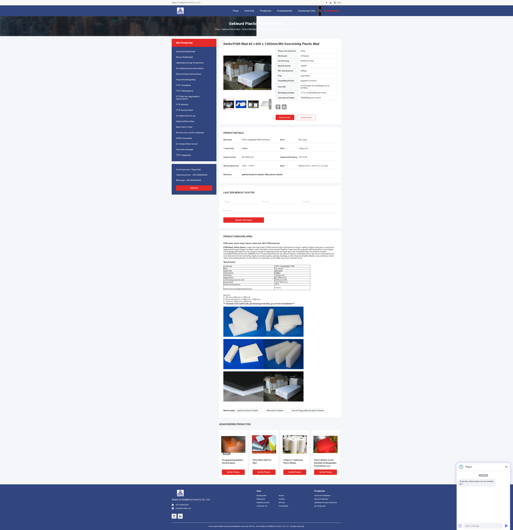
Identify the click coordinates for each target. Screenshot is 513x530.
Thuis (217, 29)
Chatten (194, 188)
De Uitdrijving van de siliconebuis (190, 68)
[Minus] (506, 466)
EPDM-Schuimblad (184, 138)
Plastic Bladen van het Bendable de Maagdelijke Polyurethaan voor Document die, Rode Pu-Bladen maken (325, 463)
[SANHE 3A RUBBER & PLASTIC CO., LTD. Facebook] (326, 2)
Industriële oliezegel (184, 149)
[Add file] (460, 526)
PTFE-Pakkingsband (184, 91)
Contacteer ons (262, 506)
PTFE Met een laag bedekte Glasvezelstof (187, 97)
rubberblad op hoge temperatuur (190, 63)
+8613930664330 (199, 175)
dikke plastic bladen (275, 410)
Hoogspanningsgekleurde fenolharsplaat (233, 461)
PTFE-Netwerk (182, 104)
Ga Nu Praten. (285, 117)
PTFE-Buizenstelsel (184, 110)
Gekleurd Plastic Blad (231, 29)
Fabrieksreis (260, 499)
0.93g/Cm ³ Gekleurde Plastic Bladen (293, 461)
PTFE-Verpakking (183, 85)
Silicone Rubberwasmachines (188, 74)
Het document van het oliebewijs (190, 133)
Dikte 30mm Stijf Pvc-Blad (262, 461)
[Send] (506, 526)
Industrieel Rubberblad (185, 51)
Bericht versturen (243, 220)
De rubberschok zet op (185, 116)
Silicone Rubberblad (184, 57)
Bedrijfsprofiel (261, 496)
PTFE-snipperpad (183, 155)
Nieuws (281, 496)
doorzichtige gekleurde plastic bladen (308, 410)
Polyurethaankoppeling (186, 80)
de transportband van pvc (187, 144)
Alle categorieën (320, 506)
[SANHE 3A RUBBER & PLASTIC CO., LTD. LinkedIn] (331, 2)
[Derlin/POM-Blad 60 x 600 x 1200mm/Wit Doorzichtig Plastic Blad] (247, 72)
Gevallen (282, 499)
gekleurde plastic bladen (247, 410)
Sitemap (282, 503)
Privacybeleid (283, 506)
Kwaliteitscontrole (262, 503)
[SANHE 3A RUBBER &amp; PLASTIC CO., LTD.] (180, 11)
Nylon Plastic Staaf (184, 127)
